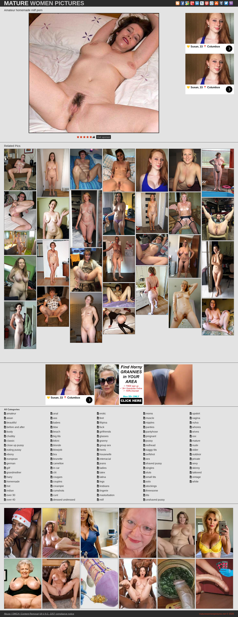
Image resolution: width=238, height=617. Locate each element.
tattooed (197, 472)
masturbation (106, 495)
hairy (9, 477)
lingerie (103, 490)
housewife (105, 454)
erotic (102, 413)
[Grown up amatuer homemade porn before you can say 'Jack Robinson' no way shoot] (119, 170)
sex (147, 458)
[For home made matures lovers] (152, 249)
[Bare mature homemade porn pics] (185, 303)
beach (56, 431)
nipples (149, 422)
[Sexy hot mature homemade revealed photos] (53, 263)
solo (148, 481)
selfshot (150, 454)
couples (57, 481)
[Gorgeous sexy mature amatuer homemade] (53, 173)
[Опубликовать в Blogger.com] (178, 3)
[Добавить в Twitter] (226, 3)
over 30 (10, 495)
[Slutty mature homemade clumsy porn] (119, 213)
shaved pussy (153, 463)
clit (54, 472)
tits (147, 495)
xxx (194, 436)
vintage (196, 477)
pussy (149, 440)
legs (101, 481)
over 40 (10, 499)
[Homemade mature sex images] (86, 317)
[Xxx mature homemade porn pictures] (20, 210)
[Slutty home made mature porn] (152, 213)
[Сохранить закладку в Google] (187, 3)
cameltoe (58, 463)
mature (196, 440)
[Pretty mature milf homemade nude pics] (185, 256)
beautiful (11, 422)
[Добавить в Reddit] (212, 3)
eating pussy (13, 449)
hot (8, 486)
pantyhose (151, 431)
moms (149, 413)
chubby (10, 436)
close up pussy (15, 445)
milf (101, 499)
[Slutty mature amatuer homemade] (53, 218)
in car (55, 468)
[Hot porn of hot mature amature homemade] (86, 169)
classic (10, 440)
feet (101, 418)
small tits (150, 477)
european (12, 458)
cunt (55, 495)
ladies (103, 468)
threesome (151, 490)
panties (149, 427)
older (195, 449)
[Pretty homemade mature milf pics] (218, 316)
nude (195, 445)
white (195, 481)
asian (9, 418)
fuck (101, 427)
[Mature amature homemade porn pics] (218, 173)
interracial (105, 458)
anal (55, 413)
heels (102, 449)
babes (56, 422)
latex (102, 472)
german (10, 463)
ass (54, 418)
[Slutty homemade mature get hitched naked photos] (218, 269)
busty (9, 431)
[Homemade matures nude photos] (53, 306)
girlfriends (105, 431)
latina (102, 477)
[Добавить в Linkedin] (197, 3)
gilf (8, 468)
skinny (196, 468)
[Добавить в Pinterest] (207, 3)
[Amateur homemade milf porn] (94, 73)
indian (10, 490)
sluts (148, 472)
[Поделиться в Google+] (192, 3)
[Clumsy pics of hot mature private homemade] (20, 278)
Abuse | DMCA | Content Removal (21, 613)
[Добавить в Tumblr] (221, 3)
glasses (103, 436)
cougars (57, 477)
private (196, 458)
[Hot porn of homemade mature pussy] (20, 325)
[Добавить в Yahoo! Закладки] (231, 3)
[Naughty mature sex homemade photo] (119, 259)
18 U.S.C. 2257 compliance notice (56, 613)
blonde (56, 445)
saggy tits (151, 449)
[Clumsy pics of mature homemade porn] (20, 169)
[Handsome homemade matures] (119, 321)
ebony (10, 454)
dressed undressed (63, 499)
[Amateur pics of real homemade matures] (152, 290)
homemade (13, 481)
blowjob (57, 449)
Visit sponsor (103, 137)
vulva (195, 422)
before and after (15, 427)
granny (103, 440)
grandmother (13, 472)
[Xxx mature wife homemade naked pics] (119, 295)
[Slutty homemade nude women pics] (86, 218)
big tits (56, 436)
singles (149, 468)
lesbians (104, 486)
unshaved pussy (155, 499)
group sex (105, 445)
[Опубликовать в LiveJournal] (202, 3)
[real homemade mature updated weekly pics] (218, 219)
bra (54, 454)
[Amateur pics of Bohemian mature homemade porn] (185, 213)
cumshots (58, 490)
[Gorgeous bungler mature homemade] (20, 243)
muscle (149, 418)
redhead (150, 445)
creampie (58, 486)
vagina (196, 418)
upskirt (196, 413)
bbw (55, 427)
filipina (103, 422)
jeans (102, 463)
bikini (55, 440)
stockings (151, 486)
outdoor (196, 454)
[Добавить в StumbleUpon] (216, 3)
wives (195, 431)
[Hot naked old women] (86, 270)
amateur (11, 413)
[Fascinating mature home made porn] (185, 170)
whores (196, 427)
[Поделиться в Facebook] (182, 3)
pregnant (150, 436)
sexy (195, 463)
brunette (57, 458)
